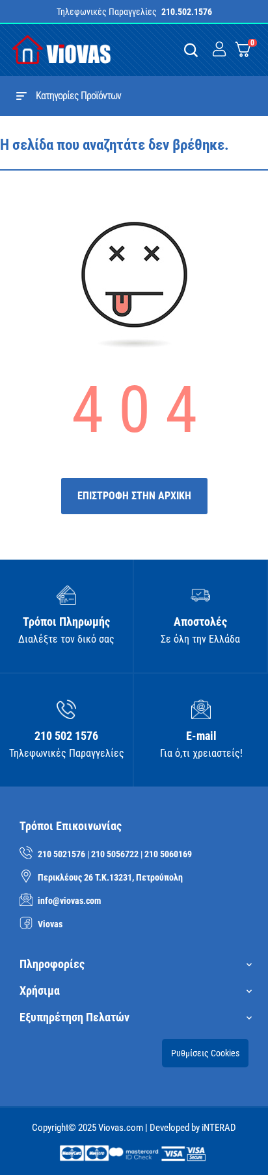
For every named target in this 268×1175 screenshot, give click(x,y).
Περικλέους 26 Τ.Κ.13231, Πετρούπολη (110, 877)
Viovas (50, 924)
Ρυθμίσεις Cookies (205, 1053)
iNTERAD (219, 1127)
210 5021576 (61, 854)
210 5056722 (115, 854)
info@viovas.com (69, 901)
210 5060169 (168, 854)
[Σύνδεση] (219, 49)
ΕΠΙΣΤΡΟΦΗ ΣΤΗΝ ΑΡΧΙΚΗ (134, 496)
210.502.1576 (186, 11)
